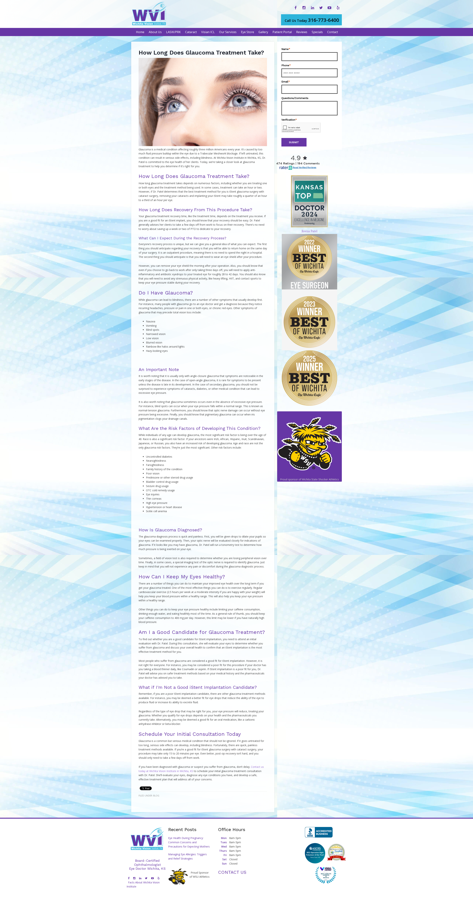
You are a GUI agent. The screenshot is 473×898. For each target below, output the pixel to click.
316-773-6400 (312, 20)
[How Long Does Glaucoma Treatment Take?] (203, 145)
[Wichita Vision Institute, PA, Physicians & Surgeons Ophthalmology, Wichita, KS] (319, 832)
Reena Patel (309, 231)
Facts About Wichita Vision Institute (143, 884)
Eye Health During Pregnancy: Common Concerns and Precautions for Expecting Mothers (189, 842)
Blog (156, 795)
